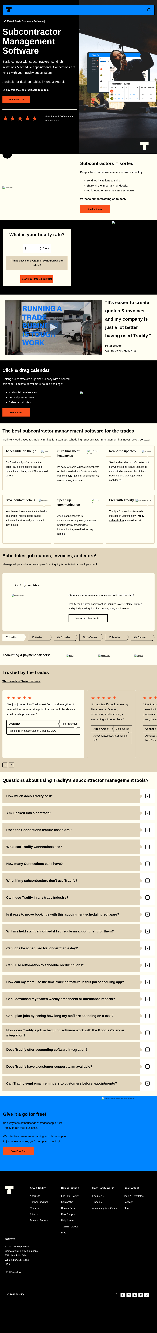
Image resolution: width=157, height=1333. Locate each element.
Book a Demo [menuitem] (68, 1208)
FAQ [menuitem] (63, 1232)
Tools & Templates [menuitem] (134, 1196)
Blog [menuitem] (126, 1208)
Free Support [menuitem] (68, 1214)
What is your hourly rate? (37, 234)
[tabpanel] (78, 602)
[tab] (14, 637)
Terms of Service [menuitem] (39, 1220)
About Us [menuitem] (35, 1196)
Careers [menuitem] (34, 1208)
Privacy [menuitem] (34, 1214)
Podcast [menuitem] (128, 1202)
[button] (4, 765)
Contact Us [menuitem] (67, 1202)
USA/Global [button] (11, 1272)
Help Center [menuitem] (67, 1220)
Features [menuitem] (97, 1196)
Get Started (16, 412)
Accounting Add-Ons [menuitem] (103, 1208)
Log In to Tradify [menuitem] (69, 1196)
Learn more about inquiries (88, 618)
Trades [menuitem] (96, 1202)
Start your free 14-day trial (37, 279)
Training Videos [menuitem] (69, 1226)
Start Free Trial (16, 99)
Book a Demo (95, 209)
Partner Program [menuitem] (39, 1202)
